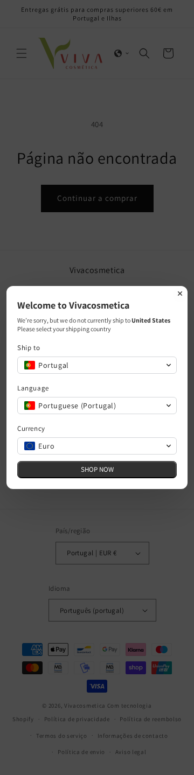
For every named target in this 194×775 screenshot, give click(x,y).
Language (33, 388)
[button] (97, 365)
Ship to (28, 347)
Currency (31, 428)
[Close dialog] (180, 293)
